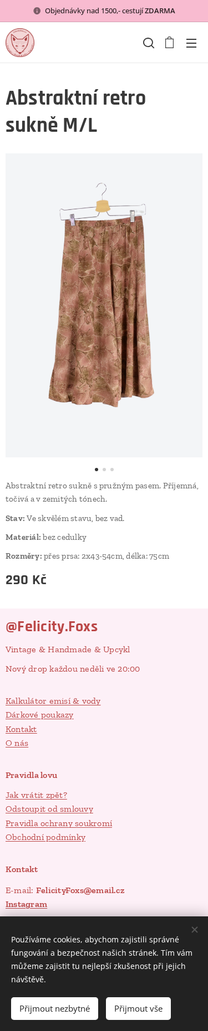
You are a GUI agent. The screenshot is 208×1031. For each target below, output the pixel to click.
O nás (17, 743)
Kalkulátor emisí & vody (53, 700)
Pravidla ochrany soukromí (59, 823)
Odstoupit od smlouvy (49, 808)
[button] (147, 42)
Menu (191, 43)
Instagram (26, 904)
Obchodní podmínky (45, 837)
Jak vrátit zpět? (36, 795)
